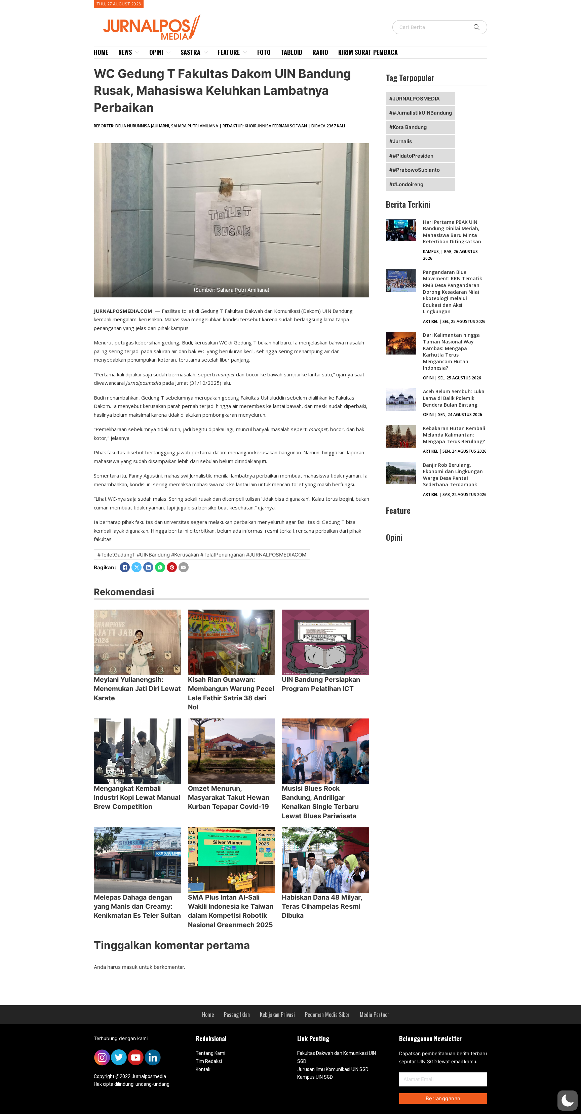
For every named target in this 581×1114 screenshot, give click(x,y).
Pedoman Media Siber (327, 1014)
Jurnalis (402, 141)
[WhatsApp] (160, 567)
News (125, 52)
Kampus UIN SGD (315, 1077)
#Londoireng (408, 184)
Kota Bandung (410, 127)
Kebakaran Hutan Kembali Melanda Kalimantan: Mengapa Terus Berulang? (454, 435)
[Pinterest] (172, 567)
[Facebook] (125, 567)
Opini (156, 52)
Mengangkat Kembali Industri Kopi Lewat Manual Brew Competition (137, 797)
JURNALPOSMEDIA (416, 98)
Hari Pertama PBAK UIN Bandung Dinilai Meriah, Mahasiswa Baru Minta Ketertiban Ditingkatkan (452, 232)
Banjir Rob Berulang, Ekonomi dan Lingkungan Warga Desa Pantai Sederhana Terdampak (453, 475)
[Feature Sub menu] (245, 52)
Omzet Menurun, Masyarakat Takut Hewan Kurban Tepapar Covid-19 (228, 797)
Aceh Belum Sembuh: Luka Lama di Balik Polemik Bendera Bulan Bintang (454, 398)
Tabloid (291, 52)
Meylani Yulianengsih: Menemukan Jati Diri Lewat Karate (137, 688)
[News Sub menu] (137, 52)
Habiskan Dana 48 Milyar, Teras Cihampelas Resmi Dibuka (322, 906)
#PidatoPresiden (413, 156)
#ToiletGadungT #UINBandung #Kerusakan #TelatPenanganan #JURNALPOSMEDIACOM (202, 554)
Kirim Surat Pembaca (368, 52)
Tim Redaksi (209, 1061)
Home (101, 52)
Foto (264, 52)
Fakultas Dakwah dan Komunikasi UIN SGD (336, 1057)
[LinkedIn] (148, 567)
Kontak (203, 1069)
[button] (567, 1100)
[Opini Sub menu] (168, 52)
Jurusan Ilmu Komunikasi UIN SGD (333, 1069)
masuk (130, 967)
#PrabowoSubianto (416, 170)
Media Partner (374, 1014)
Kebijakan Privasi (277, 1014)
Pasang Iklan (237, 1014)
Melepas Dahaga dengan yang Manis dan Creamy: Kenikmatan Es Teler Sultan (137, 906)
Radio (320, 52)
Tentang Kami (210, 1053)
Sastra (190, 52)
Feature (229, 52)
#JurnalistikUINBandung (422, 113)
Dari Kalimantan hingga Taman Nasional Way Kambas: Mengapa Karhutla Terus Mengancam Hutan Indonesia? (451, 351)
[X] (136, 567)
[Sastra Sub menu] (206, 52)
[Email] (184, 567)
